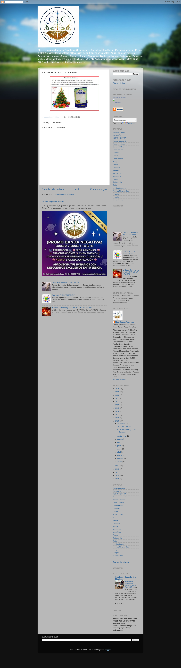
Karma (115, 164)
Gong (115, 161)
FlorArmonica (118, 159)
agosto (120, 439)
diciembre (121, 424)
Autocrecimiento (119, 144)
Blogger (107, 650)
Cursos (115, 156)
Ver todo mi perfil (119, 380)
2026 (117, 389)
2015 (117, 421)
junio (119, 446)
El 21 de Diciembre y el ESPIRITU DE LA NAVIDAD (71, 308)
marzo (120, 455)
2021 (117, 401)
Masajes (116, 170)
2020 (117, 405)
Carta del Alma (118, 147)
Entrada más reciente (53, 189)
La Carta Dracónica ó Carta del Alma (66, 283)
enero (119, 462)
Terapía (116, 197)
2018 (117, 411)
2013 (117, 469)
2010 (117, 479)
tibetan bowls (118, 200)
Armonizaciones (119, 132)
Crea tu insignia (117, 102)
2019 (117, 408)
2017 (117, 415)
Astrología (117, 135)
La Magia (116, 167)
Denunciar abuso (121, 562)
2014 (117, 466)
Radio (115, 185)
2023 (117, 395)
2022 (117, 398)
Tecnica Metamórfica (121, 191)
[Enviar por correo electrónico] (69, 117)
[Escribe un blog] (72, 117)
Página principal (119, 83)
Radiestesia (117, 182)
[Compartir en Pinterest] (79, 117)
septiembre (122, 436)
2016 (117, 418)
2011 (117, 476)
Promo (115, 179)
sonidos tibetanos (119, 188)
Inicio (77, 189)
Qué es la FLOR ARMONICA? (63, 295)
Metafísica (117, 176)
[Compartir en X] (74, 117)
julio (119, 442)
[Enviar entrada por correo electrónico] (65, 117)
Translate (131, 123)
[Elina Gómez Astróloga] (114, 100)
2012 (117, 472)
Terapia (116, 194)
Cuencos (116, 153)
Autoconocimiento (120, 141)
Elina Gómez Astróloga (119, 97)
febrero (120, 459)
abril (119, 452)
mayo (119, 449)
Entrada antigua (98, 189)
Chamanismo (118, 150)
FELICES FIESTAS (124, 427)
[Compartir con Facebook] (76, 117)
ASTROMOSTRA (119, 138)
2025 (117, 392)
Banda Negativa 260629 (53, 202)
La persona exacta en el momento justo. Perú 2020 (130, 584)
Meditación (117, 173)
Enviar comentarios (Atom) (63, 194)
